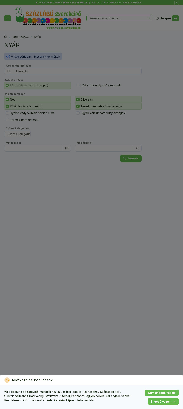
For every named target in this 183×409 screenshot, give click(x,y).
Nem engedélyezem (162, 393)
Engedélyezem (161, 401)
